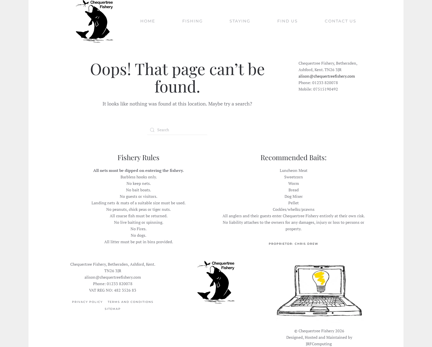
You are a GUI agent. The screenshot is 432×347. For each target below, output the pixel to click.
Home (147, 21)
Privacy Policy (87, 302)
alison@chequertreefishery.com (326, 76)
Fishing (192, 21)
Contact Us (340, 21)
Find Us (287, 21)
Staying (240, 21)
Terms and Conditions (131, 302)
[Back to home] (94, 21)
